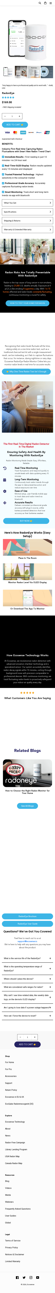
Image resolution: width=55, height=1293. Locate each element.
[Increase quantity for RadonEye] (19, 116)
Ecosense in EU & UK (14, 1097)
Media (8, 1195)
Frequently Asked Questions (18, 1209)
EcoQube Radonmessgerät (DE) (19, 1104)
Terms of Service (12, 1240)
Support (8, 1083)
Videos (8, 1188)
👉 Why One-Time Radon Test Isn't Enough (26, 371)
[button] (8, 97)
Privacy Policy (11, 1247)
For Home (9, 1062)
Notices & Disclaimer (14, 1254)
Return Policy (11, 1090)
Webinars (9, 1202)
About (7, 1129)
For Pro (8, 1069)
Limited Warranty (12, 1261)
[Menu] (50, 3)
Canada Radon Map (13, 1163)
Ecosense (30, 1284)
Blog (7, 1181)
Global (8, 1222)
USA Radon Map (12, 1156)
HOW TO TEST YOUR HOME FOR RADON (27, 303)
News (7, 1135)
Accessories (10, 1076)
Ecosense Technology (15, 1122)
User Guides (10, 1216)
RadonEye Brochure (27, 916)
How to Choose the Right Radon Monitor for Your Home (27, 792)
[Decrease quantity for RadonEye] (5, 116)
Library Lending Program (16, 1149)
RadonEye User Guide (27, 923)
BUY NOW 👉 (26, 521)
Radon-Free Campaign (15, 1142)
